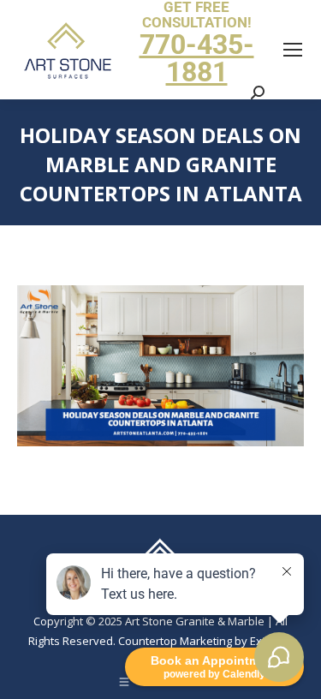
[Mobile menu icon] (293, 50)
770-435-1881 (197, 58)
